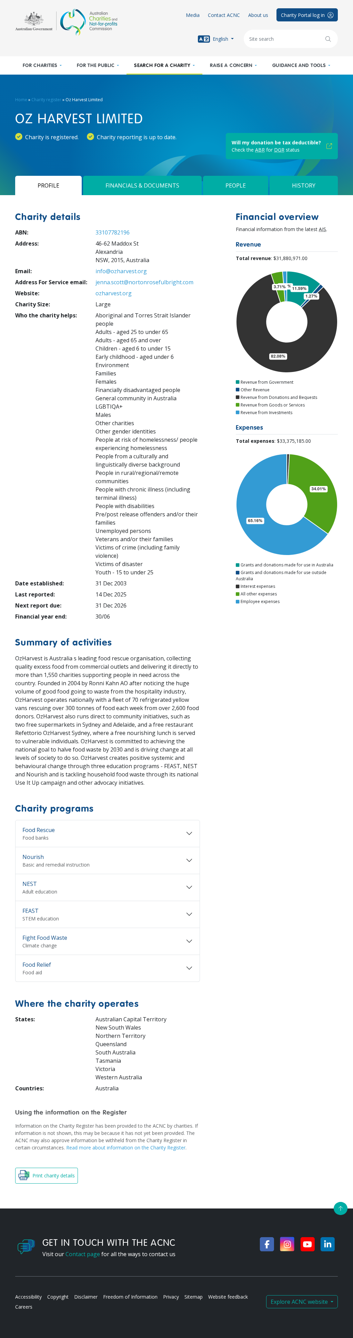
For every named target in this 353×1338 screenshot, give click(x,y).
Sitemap (193, 1296)
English (220, 38)
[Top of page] (340, 1208)
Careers (23, 1306)
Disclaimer (86, 1296)
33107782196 (112, 232)
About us (258, 15)
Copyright (58, 1296)
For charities (40, 65)
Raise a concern (231, 65)
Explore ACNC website (300, 1302)
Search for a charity (162, 65)
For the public (95, 65)
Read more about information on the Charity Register (125, 1147)
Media (193, 15)
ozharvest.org (113, 293)
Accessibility (28, 1296)
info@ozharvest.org (121, 271)
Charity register (46, 100)
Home (21, 100)
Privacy (171, 1296)
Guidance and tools (299, 65)
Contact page (82, 1254)
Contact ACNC (224, 15)
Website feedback (228, 1296)
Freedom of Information (130, 1296)
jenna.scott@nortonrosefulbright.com (144, 282)
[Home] (66, 22)
